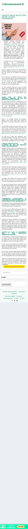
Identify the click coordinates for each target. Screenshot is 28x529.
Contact (16, 298)
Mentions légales (10, 296)
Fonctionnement (8, 298)
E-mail (3, 277)
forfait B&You (11, 212)
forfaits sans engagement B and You (14, 44)
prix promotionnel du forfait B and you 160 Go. (14, 133)
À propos (19, 296)
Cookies (22, 298)
